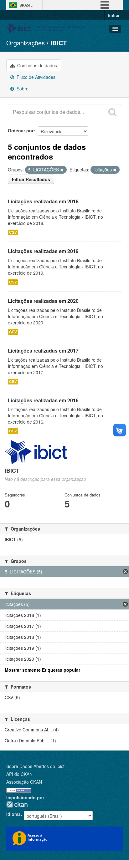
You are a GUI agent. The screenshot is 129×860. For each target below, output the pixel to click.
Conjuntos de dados (36, 65)
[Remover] (62, 169)
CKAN (17, 804)
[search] (112, 112)
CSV (13, 232)
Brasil (26, 5)
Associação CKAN (24, 782)
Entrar (114, 15)
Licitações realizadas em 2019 (43, 251)
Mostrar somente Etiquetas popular (42, 670)
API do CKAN (19, 774)
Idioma (13, 814)
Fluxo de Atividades (35, 77)
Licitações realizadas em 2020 (43, 300)
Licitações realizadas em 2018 (43, 201)
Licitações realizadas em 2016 (43, 400)
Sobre (21, 88)
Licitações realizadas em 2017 (43, 350)
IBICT (58, 42)
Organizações (25, 42)
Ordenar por (21, 130)
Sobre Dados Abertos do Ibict (35, 766)
